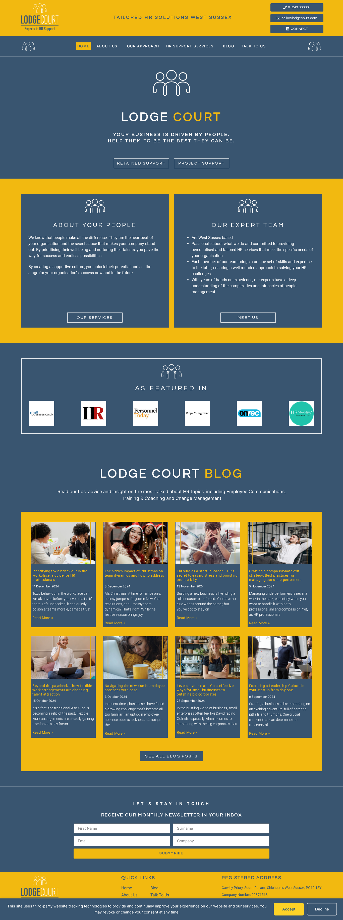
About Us (107, 46)
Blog (228, 46)
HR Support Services (190, 46)
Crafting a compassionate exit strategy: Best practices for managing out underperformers (275, 575)
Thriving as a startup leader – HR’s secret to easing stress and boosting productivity (207, 575)
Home (83, 46)
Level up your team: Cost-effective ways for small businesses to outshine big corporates (205, 690)
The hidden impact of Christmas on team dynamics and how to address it (134, 575)
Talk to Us (253, 46)
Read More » (42, 618)
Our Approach (143, 46)
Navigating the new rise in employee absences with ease (135, 688)
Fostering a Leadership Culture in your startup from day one (277, 688)
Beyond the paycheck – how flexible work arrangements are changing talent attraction (62, 690)
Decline (322, 909)
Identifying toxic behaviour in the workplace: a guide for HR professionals (59, 575)
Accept (289, 909)
